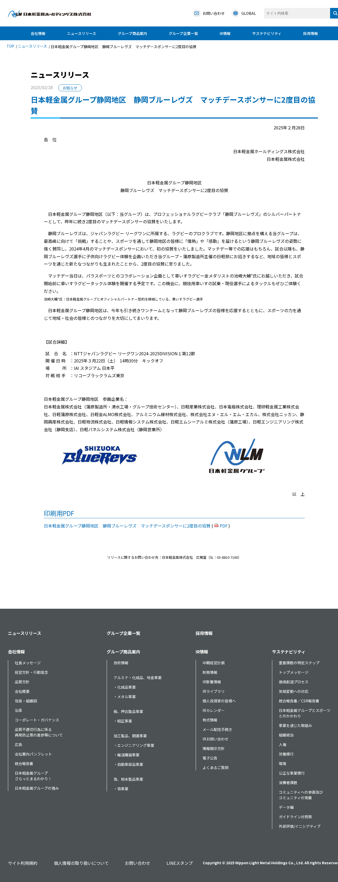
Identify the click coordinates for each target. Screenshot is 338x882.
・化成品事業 (125, 687)
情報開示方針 (214, 748)
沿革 (18, 710)
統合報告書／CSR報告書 (299, 700)
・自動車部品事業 (128, 764)
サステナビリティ (266, 33)
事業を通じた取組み (295, 725)
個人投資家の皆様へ (219, 700)
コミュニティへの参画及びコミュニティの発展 (301, 794)
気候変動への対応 (293, 691)
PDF (224, 525)
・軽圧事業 (123, 721)
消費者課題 (288, 782)
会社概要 (22, 691)
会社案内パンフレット (33, 754)
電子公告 (210, 758)
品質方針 (22, 681)
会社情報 (38, 33)
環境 (282, 763)
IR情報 (225, 33)
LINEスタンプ (180, 863)
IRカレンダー (214, 710)
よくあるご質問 (215, 767)
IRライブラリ (214, 691)
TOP (10, 46)
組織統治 (286, 735)
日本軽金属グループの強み (37, 788)
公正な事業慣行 (292, 773)
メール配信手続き (217, 729)
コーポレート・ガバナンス (37, 719)
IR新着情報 (212, 681)
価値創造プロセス (293, 681)
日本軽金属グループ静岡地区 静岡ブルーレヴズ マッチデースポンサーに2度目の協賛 (127, 525)
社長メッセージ (28, 662)
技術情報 (121, 662)
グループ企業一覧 (183, 33)
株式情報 (210, 719)
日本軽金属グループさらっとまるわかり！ (33, 775)
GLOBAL (248, 13)
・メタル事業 (125, 696)
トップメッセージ (293, 672)
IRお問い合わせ (215, 739)
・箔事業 (121, 788)
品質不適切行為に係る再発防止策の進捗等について (39, 732)
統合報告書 (24, 763)
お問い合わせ (137, 863)
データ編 (286, 807)
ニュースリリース (81, 33)
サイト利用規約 (22, 863)
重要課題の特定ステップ (299, 662)
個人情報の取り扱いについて (81, 863)
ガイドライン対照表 (295, 816)
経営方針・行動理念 (31, 672)
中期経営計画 (214, 662)
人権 (282, 744)
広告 (18, 744)
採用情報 (310, 33)
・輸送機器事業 (126, 754)
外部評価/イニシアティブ (300, 826)
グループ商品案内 (132, 33)
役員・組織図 (26, 700)
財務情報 (210, 672)
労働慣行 (286, 754)
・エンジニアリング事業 (134, 745)
